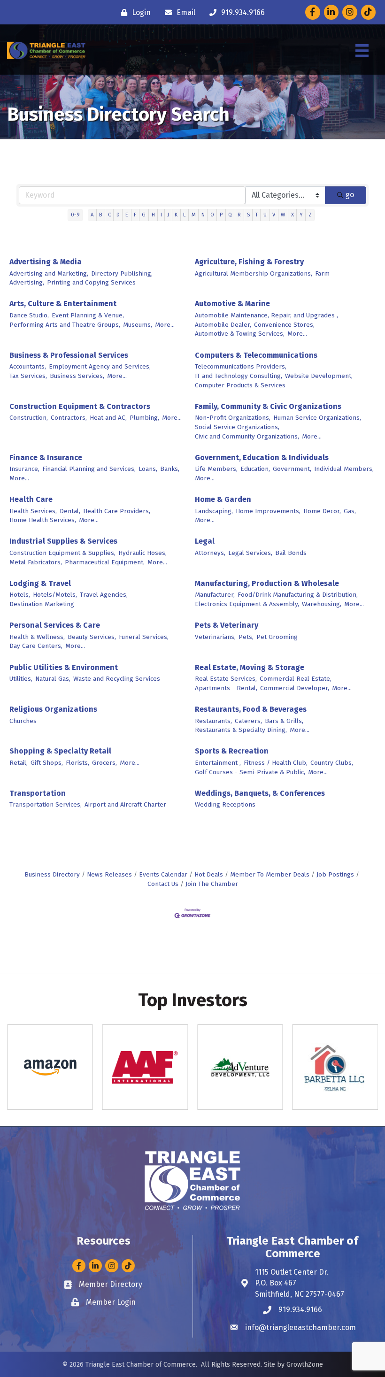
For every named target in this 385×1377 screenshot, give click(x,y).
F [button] (135, 215)
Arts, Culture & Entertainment (62, 303)
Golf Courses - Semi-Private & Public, (250, 772)
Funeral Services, (144, 637)
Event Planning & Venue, (88, 315)
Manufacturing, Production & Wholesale (267, 583)
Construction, (28, 418)
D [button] (118, 215)
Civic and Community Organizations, (247, 436)
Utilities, (20, 679)
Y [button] (301, 215)
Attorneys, (210, 553)
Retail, (18, 763)
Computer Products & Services (240, 385)
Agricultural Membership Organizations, (253, 273)
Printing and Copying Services (91, 282)
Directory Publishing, (122, 273)
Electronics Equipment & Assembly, (247, 604)
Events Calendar (163, 874)
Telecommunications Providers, (240, 366)
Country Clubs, (331, 763)
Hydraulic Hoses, (142, 553)
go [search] (350, 194)
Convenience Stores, (284, 325)
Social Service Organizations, (237, 427)
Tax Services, (28, 376)
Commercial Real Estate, (295, 679)
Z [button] (310, 215)
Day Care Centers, (35, 646)
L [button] (184, 215)
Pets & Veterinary (226, 625)
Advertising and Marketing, (48, 273)
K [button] (176, 215)
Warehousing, (321, 604)
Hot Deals (208, 874)
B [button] (100, 215)
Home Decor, (322, 511)
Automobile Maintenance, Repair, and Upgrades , (266, 315)
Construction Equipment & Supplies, (62, 553)
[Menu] (362, 50)
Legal (205, 541)
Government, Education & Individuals (262, 457)
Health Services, (33, 511)
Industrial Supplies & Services (63, 541)
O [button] (212, 215)
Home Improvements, (268, 511)
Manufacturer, (215, 595)
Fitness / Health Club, (276, 763)
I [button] (161, 215)
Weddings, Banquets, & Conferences (260, 793)
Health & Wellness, (37, 637)
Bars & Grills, (284, 721)
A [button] (92, 215)
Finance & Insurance (45, 457)
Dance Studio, (29, 315)
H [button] (153, 215)
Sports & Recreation (232, 750)
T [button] (256, 215)
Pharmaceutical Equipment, (105, 562)
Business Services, (77, 376)
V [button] (273, 215)
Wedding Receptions (225, 804)
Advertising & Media (45, 261)
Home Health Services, (42, 520)
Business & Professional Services (68, 355)
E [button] (126, 215)
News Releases (109, 874)
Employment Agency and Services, (100, 366)
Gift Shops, (47, 763)
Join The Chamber (211, 884)
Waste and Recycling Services (116, 679)
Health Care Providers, (116, 511)
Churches (23, 721)
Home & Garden (223, 499)
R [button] (239, 215)
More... (165, 325)
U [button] (265, 215)
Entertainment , (218, 763)
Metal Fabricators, (35, 562)
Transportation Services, (45, 804)
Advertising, (26, 282)
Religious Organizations (53, 709)
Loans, (148, 469)
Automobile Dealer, (223, 325)
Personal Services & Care (54, 625)
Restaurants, (213, 721)
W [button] (283, 215)
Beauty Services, (92, 637)
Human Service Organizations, (317, 418)
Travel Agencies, (104, 595)
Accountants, (27, 366)
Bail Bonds (291, 553)
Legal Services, (250, 553)
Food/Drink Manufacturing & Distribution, (298, 595)
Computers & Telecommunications (256, 355)
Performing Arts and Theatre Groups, (64, 325)
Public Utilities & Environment (63, 667)
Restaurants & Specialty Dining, (241, 730)
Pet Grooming (277, 637)
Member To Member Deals (269, 874)
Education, (255, 469)
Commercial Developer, (294, 688)
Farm (322, 273)
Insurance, (24, 469)
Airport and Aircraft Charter (125, 804)
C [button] (109, 215)
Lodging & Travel (40, 583)
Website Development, (319, 376)
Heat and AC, (108, 418)
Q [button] (230, 215)
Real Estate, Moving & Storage (249, 667)
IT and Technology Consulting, (238, 376)
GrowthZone (304, 1365)
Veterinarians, (215, 637)
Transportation (37, 793)
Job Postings (335, 874)
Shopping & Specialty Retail (60, 750)
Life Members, (216, 469)
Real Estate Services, (226, 679)
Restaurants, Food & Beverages (251, 709)
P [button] (221, 215)
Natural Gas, (52, 679)
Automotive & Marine (232, 303)
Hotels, (19, 595)
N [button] (203, 215)
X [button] (292, 215)
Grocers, (104, 763)
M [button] (194, 215)
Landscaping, (214, 511)
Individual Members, (344, 469)
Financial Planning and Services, (89, 469)
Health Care (31, 499)
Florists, (77, 763)
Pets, (246, 637)
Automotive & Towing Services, (240, 334)
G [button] (144, 215)
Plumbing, (144, 418)
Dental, (70, 511)
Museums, (137, 325)
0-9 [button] (75, 215)
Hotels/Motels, (55, 595)
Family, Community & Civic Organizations (268, 406)
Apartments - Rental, (226, 688)
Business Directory (52, 874)
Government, (292, 469)
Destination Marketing (41, 604)
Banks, (169, 469)
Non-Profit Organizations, (232, 418)
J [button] (168, 215)
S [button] (248, 215)
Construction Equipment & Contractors (79, 406)
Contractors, (69, 418)
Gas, (350, 511)
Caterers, (248, 721)
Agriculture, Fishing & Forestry (249, 261)
